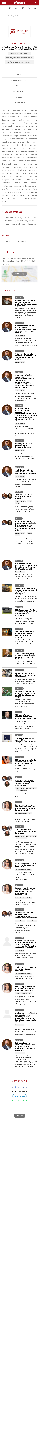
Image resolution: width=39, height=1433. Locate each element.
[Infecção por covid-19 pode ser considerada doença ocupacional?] (8, 994)
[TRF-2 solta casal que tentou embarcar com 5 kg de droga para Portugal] (8, 593)
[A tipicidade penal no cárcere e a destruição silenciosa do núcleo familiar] (8, 359)
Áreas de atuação (19, 80)
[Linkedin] (16, 8)
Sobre (18, 75)
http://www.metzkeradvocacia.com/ (19, 62)
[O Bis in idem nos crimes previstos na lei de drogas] (8, 840)
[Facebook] (4, 8)
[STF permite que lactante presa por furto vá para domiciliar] (8, 721)
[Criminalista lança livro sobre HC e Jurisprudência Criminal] (8, 743)
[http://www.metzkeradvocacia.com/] (19, 41)
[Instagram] (10, 8)
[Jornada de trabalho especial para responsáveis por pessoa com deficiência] (8, 920)
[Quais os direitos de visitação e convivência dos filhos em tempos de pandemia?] (8, 811)
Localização (18, 91)
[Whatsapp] (35, 8)
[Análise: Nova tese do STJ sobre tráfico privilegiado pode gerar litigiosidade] (8, 307)
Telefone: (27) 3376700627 (19, 53)
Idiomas (19, 86)
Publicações (18, 97)
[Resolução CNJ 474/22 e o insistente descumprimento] (8, 451)
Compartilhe (19, 102)
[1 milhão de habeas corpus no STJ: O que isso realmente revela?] (8, 476)
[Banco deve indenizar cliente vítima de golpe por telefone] (8, 676)
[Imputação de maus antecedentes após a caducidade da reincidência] (8, 786)
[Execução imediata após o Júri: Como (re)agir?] (8, 502)
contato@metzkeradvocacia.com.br (19, 58)
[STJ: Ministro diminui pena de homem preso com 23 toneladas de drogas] (8, 697)
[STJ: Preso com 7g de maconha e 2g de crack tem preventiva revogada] (8, 615)
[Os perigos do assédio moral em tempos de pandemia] (8, 869)
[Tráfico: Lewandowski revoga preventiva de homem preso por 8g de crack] (8, 657)
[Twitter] (29, 8)
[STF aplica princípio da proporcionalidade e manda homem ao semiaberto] (8, 764)
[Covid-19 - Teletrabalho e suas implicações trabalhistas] (8, 971)
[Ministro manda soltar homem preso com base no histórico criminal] (8, 637)
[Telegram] (22, 8)
